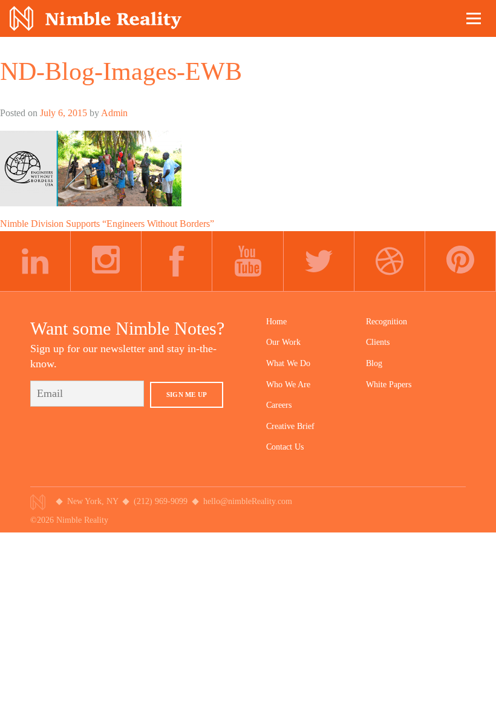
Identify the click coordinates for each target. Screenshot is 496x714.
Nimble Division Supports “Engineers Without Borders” (107, 223)
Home (276, 321)
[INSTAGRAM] (106, 261)
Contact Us (285, 446)
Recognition (386, 321)
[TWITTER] (319, 261)
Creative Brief (290, 426)
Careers (279, 405)
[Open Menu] (474, 18)
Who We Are (288, 384)
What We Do (288, 363)
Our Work (283, 342)
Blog (374, 363)
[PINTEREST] (460, 261)
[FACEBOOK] (177, 261)
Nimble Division (95, 18)
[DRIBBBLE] (389, 261)
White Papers (388, 384)
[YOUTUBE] (247, 261)
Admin (114, 113)
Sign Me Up (186, 394)
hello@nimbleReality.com (247, 501)
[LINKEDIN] (35, 261)
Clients (378, 342)
